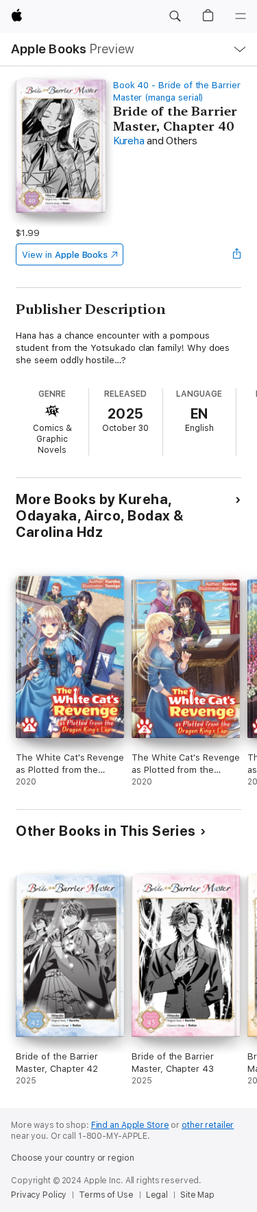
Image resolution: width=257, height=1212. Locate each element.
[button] (174, 16)
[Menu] (240, 16)
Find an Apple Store (130, 1125)
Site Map (197, 1195)
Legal (157, 1195)
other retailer (208, 1125)
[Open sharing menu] (237, 254)
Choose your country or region (72, 1158)
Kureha (129, 141)
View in (65, 255)
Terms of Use (106, 1195)
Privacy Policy (38, 1195)
